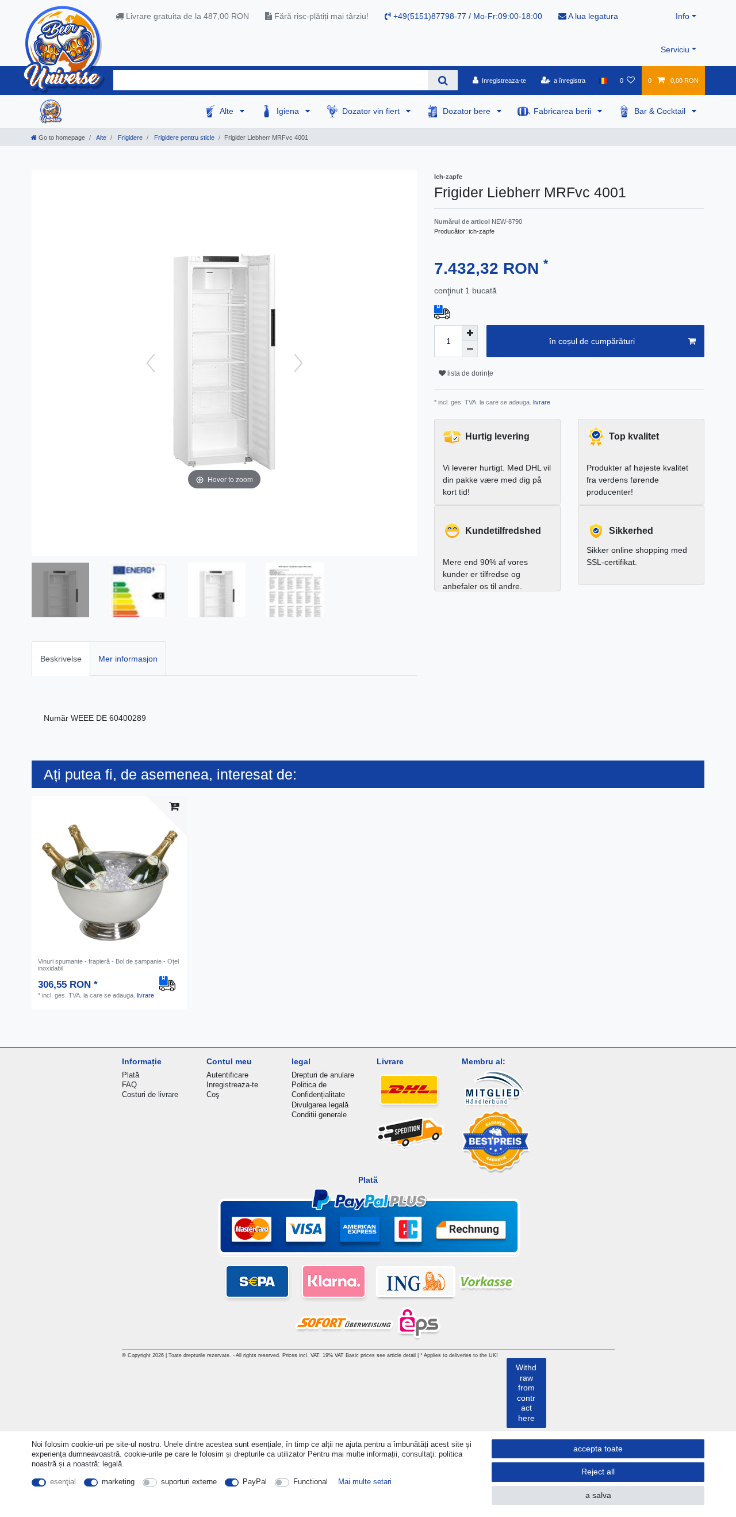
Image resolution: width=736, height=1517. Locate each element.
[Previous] (150, 363)
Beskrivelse (61, 658)
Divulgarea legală (320, 1105)
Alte (228, 111)
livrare (540, 402)
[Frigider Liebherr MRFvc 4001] (60, 591)
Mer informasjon (128, 658)
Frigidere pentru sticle (183, 137)
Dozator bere (468, 111)
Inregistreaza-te (232, 1084)
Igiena (289, 111)
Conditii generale (319, 1114)
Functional (310, 1481)
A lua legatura (592, 16)
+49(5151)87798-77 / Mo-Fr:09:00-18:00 (466, 16)
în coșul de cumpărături (592, 341)
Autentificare (227, 1075)
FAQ (129, 1084)
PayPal (255, 1481)
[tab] (61, 658)
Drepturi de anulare (323, 1075)
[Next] (298, 363)
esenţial (63, 1481)
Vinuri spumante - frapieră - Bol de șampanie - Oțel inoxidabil (108, 965)
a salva (598, 1495)
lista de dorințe (469, 373)
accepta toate (598, 1448)
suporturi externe (189, 1481)
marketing (118, 1481)
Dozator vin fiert (372, 111)
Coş (213, 1094)
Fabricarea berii (563, 111)
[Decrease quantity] (470, 349)
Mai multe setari (365, 1481)
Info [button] (682, 16)
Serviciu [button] (675, 49)
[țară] (602, 80)
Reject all (598, 1471)
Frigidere (129, 137)
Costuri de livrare (150, 1094)
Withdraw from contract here (526, 1393)
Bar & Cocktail (661, 111)
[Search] (442, 80)
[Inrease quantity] (470, 333)
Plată (130, 1075)
